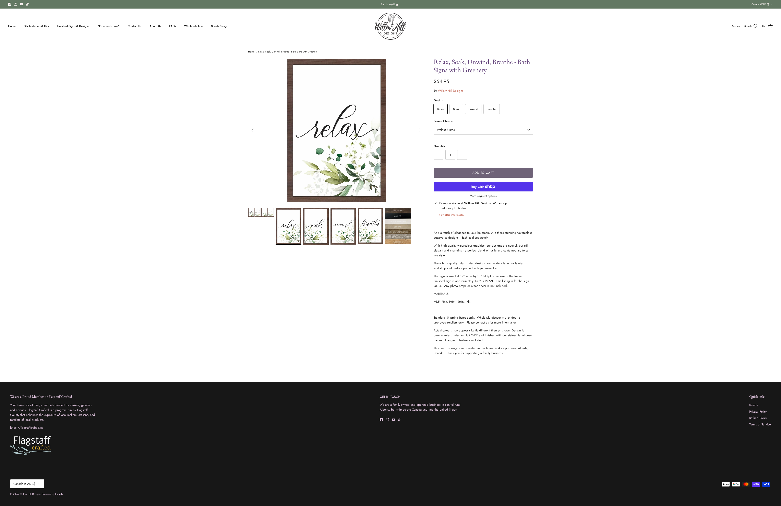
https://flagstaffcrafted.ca (26, 427)
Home (12, 26)
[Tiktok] (27, 4)
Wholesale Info (193, 26)
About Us (155, 26)
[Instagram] (15, 4)
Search (753, 405)
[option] (336, 130)
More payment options (483, 196)
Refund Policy (758, 418)
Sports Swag (219, 26)
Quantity (439, 146)
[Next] (420, 130)
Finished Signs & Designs (73, 26)
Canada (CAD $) (760, 4)
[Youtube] (21, 4)
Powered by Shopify (52, 494)
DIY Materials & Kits (36, 26)
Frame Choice (443, 121)
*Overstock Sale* (108, 26)
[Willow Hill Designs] (390, 26)
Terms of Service (760, 424)
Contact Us (134, 26)
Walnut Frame (446, 130)
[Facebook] (9, 4)
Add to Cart (483, 172)
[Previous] (252, 130)
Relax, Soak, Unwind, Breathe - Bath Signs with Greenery (287, 52)
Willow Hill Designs (450, 91)
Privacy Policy (758, 411)
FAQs (172, 26)
